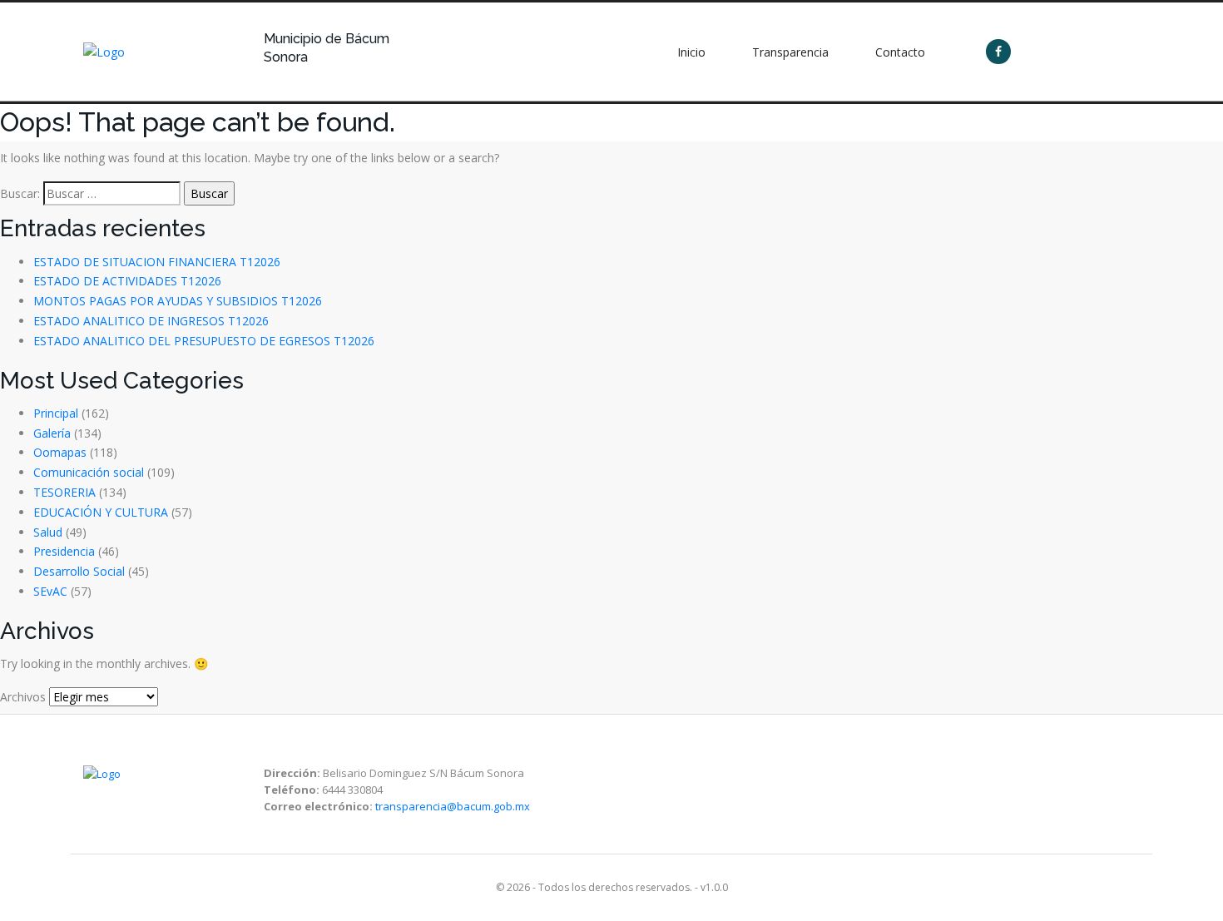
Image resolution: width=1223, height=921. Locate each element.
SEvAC (50, 591)
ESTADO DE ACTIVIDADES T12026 (127, 281)
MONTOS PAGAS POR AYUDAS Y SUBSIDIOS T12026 (177, 301)
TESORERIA (64, 492)
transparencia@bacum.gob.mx (452, 806)
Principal (55, 413)
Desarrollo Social (79, 571)
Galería (52, 433)
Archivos (23, 697)
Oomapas (60, 452)
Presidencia (64, 551)
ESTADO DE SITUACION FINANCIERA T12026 (156, 262)
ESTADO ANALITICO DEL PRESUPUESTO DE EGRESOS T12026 (203, 341)
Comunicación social (88, 472)
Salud (47, 532)
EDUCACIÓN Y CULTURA (100, 512)
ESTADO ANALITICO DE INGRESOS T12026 (151, 321)
